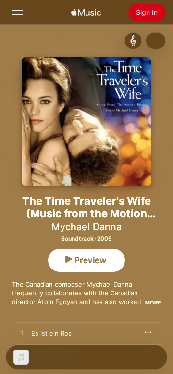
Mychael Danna (86, 227)
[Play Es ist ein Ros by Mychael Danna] (21, 333)
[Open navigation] (17, 12)
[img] (86, 12)
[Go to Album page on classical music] (133, 40)
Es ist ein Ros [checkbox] (51, 333)
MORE (153, 302)
